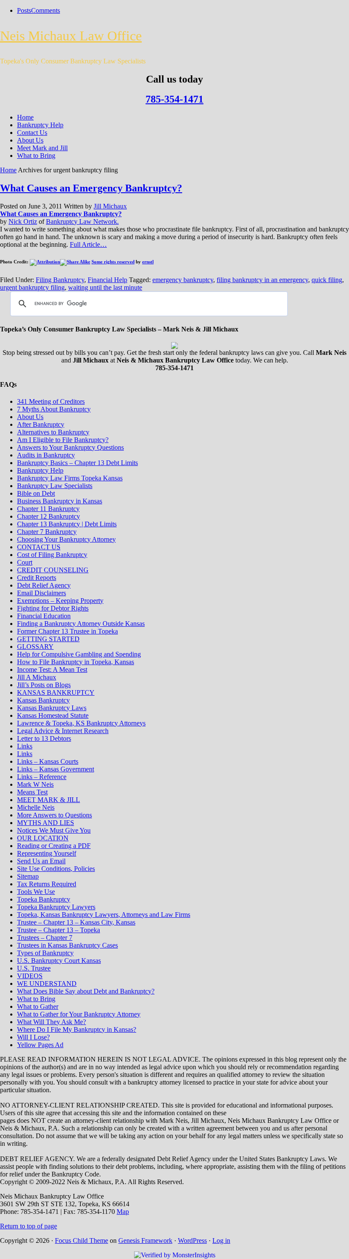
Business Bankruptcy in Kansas (59, 501)
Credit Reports (36, 577)
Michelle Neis (35, 807)
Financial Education (44, 616)
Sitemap (28, 876)
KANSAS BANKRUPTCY (55, 692)
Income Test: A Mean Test (52, 669)
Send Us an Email (41, 861)
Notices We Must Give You (54, 830)
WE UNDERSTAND (47, 983)
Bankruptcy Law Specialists (54, 485)
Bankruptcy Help (40, 124)
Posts (24, 10)
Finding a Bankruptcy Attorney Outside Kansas (81, 623)
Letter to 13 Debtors (44, 738)
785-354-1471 (174, 99)
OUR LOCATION (43, 838)
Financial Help (107, 279)
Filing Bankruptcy (60, 279)
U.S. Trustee (34, 968)
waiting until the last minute (105, 287)
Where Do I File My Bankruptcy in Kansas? (76, 1029)
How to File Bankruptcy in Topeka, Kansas (75, 661)
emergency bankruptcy (182, 279)
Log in (221, 1240)
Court (24, 562)
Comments (45, 10)
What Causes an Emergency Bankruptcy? (91, 188)
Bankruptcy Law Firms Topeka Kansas (70, 478)
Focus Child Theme (81, 1240)
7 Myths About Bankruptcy (54, 409)
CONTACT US (38, 547)
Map (123, 1211)
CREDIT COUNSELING (53, 570)
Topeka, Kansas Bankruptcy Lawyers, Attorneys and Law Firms (103, 914)
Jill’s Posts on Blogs (44, 684)
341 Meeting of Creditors (51, 401)
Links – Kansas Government (55, 769)
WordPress (192, 1240)
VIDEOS (30, 975)
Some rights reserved (113, 261)
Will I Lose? (33, 1037)
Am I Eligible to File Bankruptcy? (63, 439)
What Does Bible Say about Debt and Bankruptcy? (85, 991)
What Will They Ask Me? (51, 1021)
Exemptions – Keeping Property (60, 600)
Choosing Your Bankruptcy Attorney (66, 539)
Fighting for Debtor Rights (53, 608)
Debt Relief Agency (44, 585)
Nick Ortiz (23, 221)
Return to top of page (28, 1226)
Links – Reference (41, 776)
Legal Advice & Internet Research (63, 730)
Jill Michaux (110, 206)
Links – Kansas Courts (47, 761)
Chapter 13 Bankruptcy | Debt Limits (67, 524)
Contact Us (32, 132)
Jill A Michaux (36, 677)
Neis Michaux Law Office (71, 35)
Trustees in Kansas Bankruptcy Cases (67, 945)
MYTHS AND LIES (45, 822)
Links (24, 746)
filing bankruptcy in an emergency (262, 279)
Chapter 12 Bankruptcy (48, 516)
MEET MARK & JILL (48, 799)
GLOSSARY (35, 646)
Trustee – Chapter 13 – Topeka (58, 930)
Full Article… (88, 244)
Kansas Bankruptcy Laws (51, 707)
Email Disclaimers (41, 593)
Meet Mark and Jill (42, 147)
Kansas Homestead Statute (53, 715)
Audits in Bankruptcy (46, 455)
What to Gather (37, 1006)
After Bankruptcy (40, 424)
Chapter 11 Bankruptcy (48, 508)
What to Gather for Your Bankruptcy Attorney (78, 1014)
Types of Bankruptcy (45, 952)
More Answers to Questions (54, 815)
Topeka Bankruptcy (43, 899)
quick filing (327, 279)
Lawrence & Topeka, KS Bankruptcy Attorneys (81, 723)
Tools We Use (36, 891)
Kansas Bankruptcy (43, 700)
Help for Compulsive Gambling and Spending (79, 654)
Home (25, 117)
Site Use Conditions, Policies (56, 868)
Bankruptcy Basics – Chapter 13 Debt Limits (77, 462)
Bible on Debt (36, 493)
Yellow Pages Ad (40, 1044)
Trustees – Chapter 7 (44, 937)
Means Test (32, 792)
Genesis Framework (145, 1240)
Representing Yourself (46, 853)
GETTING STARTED (48, 638)
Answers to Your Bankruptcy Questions (70, 447)
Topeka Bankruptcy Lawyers (56, 907)
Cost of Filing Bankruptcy (52, 554)
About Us (30, 140)
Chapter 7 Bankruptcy (47, 531)
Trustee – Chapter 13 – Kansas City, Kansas (76, 922)
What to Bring (36, 155)
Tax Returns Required (46, 884)
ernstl (148, 261)
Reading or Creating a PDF (54, 845)
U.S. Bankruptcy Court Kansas (59, 960)
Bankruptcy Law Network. (82, 221)
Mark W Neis (35, 784)
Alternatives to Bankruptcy (53, 432)
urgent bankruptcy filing (32, 287)
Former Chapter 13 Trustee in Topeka (67, 631)
